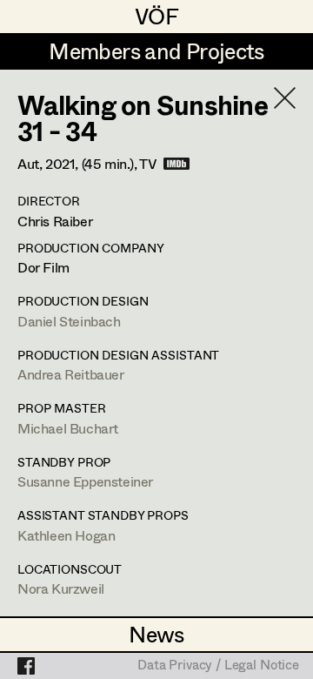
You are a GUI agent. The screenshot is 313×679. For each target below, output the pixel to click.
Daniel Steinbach (69, 321)
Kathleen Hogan (66, 535)
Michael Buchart (67, 428)
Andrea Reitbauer (70, 374)
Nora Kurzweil (60, 588)
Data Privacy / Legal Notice (218, 666)
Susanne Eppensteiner (85, 481)
